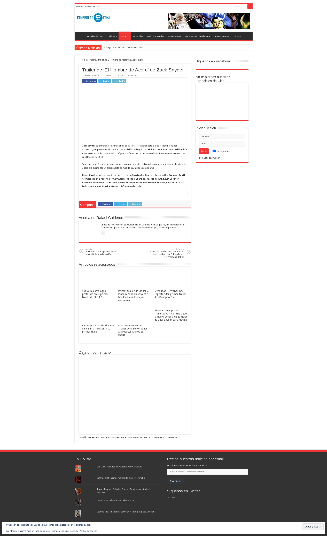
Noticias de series (155, 36)
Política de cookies (88, 531)
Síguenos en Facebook (213, 61)
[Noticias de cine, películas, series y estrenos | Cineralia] (93, 17)
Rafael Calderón (92, 75)
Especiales (138, 36)
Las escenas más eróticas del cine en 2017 (117, 500)
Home (83, 59)
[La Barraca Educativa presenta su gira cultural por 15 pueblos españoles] (238, 90)
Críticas (111, 36)
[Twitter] (226, 7)
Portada (80, 36)
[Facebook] (223, 7)
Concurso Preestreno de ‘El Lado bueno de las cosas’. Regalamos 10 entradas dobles (167, 253)
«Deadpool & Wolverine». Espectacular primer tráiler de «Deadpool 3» (170, 294)
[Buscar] (250, 6)
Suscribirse (175, 481)
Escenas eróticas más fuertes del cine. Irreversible (121, 478)
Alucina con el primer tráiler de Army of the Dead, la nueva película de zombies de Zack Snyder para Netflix (171, 315)
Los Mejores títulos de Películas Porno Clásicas (119, 466)
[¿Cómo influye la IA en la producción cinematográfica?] (222, 90)
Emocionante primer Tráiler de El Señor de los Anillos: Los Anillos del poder (132, 330)
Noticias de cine (95, 36)
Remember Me (222, 151)
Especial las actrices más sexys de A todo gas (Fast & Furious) (126, 511)
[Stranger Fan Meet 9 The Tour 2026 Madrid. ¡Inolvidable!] (222, 101)
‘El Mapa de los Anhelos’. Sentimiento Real (123, 47)
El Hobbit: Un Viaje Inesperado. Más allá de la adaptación (101, 252)
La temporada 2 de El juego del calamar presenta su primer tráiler (98, 328)
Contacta (237, 36)
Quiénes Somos (221, 36)
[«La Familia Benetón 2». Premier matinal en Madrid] (206, 101)
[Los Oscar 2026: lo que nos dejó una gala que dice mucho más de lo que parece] (238, 101)
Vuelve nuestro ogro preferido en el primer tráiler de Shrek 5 (95, 294)
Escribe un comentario (127, 75)
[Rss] (220, 7)
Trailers (124, 36)
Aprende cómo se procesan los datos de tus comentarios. (149, 437)
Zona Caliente (174, 36)
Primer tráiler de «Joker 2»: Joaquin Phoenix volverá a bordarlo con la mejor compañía (134, 295)
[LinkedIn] (229, 7)
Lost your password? (209, 158)
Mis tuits (171, 497)
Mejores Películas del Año (197, 36)
